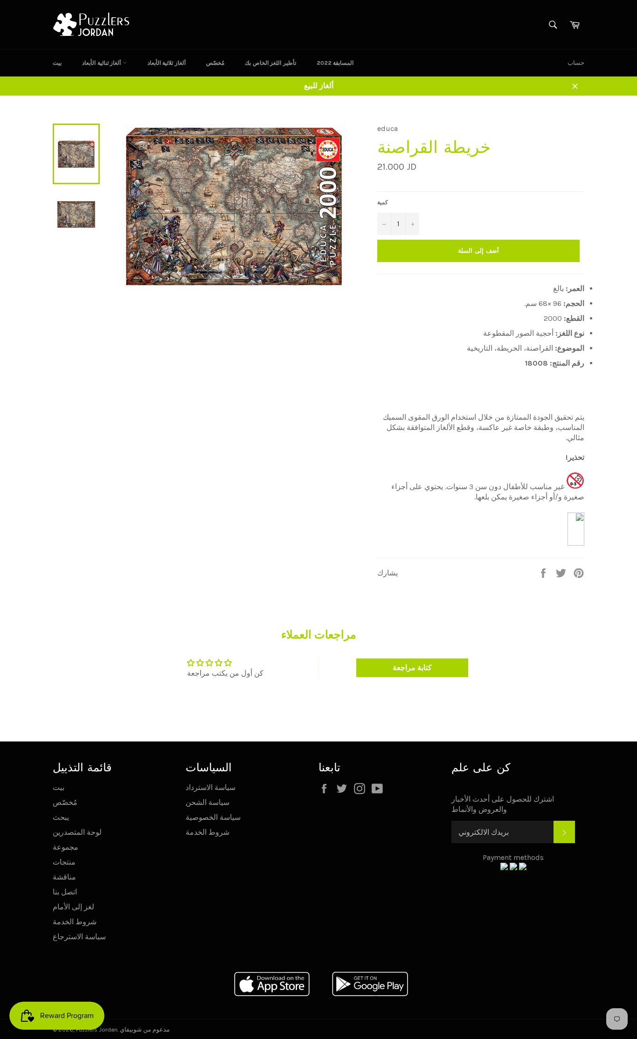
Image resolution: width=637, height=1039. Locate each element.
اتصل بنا (65, 891)
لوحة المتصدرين (77, 832)
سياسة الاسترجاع (79, 936)
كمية (382, 202)
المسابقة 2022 (335, 63)
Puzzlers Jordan (97, 1029)
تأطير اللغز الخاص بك (270, 63)
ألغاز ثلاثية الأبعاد (166, 63)
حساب (576, 62)
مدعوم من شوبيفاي (145, 1029)
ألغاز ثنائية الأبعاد (102, 63)
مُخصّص (215, 63)
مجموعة (65, 847)
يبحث (61, 817)
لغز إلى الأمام (73, 906)
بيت (57, 63)
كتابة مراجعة (412, 667)
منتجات (64, 862)
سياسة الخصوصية (213, 817)
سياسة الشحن (207, 802)
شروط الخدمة (75, 921)
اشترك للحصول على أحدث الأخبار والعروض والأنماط (502, 804)
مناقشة (64, 877)
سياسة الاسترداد (210, 787)
